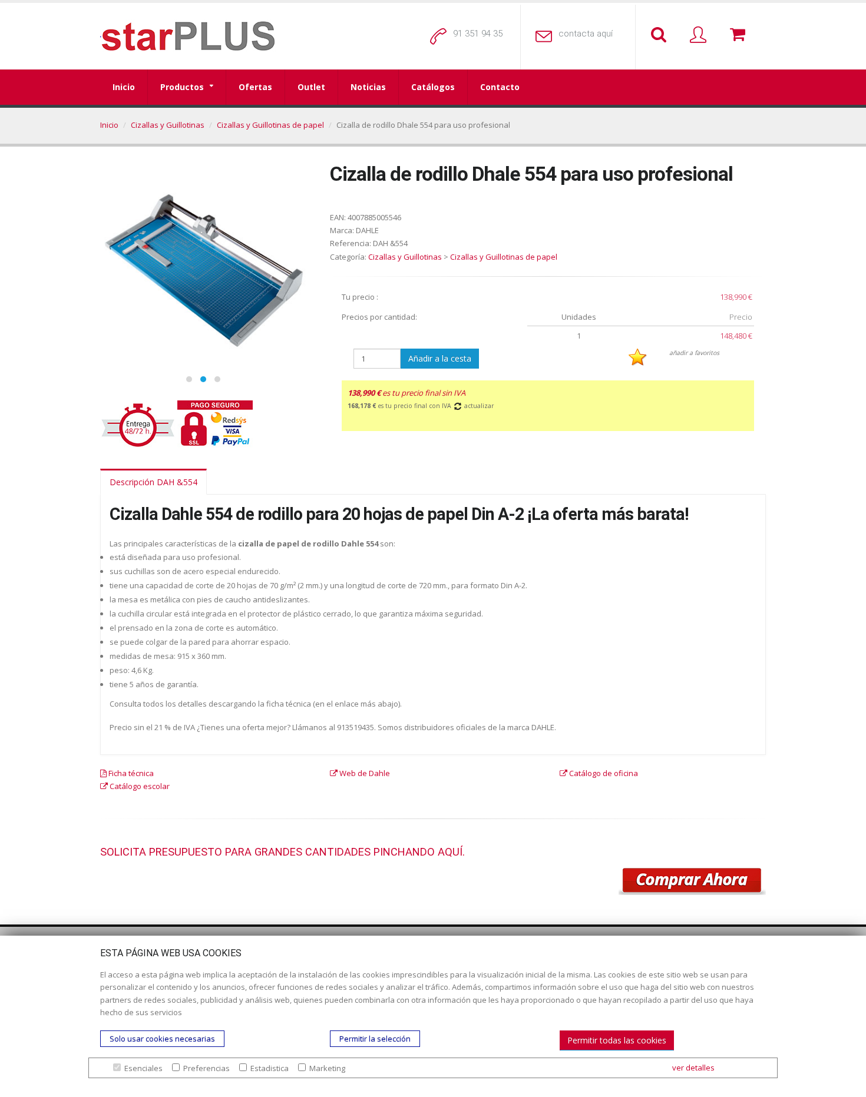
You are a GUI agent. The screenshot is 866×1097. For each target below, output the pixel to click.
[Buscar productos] (661, 35)
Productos (182, 86)
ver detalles (693, 1067)
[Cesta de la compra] (740, 35)
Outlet (311, 86)
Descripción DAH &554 (153, 482)
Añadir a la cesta (439, 358)
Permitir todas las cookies (616, 1040)
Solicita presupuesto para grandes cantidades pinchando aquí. (282, 852)
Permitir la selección (375, 1038)
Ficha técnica (130, 773)
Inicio (124, 86)
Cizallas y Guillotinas (167, 125)
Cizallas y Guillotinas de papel (270, 125)
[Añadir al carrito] (692, 881)
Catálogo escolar (139, 786)
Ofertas (255, 86)
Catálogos (433, 86)
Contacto (500, 86)
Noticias (368, 86)
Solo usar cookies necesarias (162, 1038)
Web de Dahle (364, 773)
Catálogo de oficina (602, 773)
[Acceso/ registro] (700, 35)
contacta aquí (585, 33)
